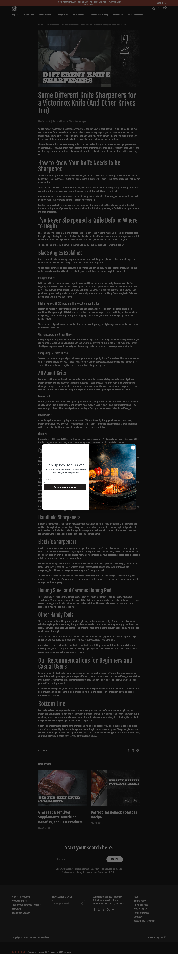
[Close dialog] (133, 447)
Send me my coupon (65, 487)
